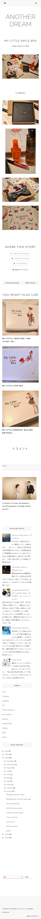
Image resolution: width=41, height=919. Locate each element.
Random (5, 719)
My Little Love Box (12, 386)
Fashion (5, 728)
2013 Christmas (12, 826)
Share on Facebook (21, 253)
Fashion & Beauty (8, 710)
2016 (6, 751)
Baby (4, 733)
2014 (6, 758)
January (9, 791)
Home (4, 466)
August (9, 768)
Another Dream (20, 20)
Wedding (5, 701)
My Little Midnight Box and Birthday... (17, 431)
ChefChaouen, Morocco (20, 628)
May (8, 778)
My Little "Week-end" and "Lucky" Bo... (16, 339)
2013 (6, 834)
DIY (3, 705)
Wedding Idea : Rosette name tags (18, 799)
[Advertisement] (17, 857)
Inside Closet (16, 660)
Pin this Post (22, 263)
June (8, 774)
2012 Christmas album (14, 808)
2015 (6, 754)
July (8, 771)
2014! (8, 831)
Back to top (32, 916)
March (9, 784)
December (10, 761)
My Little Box (23, 270)
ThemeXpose (21, 909)
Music (4, 737)
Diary (4, 692)
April (8, 781)
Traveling (5, 696)
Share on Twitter (22, 258)
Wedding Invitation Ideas (15, 794)
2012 (6, 837)
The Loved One (11, 817)
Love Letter (10, 822)
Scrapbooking (7, 723)
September (11, 764)
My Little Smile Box (13, 804)
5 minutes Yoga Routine (14, 813)
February (10, 788)
